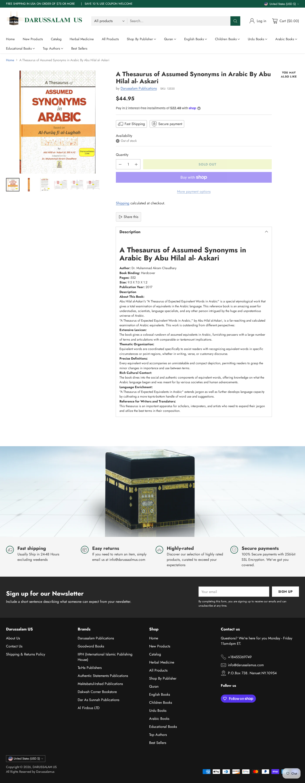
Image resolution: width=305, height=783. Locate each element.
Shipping (122, 203)
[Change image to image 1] (12, 184)
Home (10, 60)
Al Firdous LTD (89, 707)
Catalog (155, 654)
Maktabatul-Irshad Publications (100, 683)
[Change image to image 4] (61, 184)
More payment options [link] (194, 191)
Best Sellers (157, 742)
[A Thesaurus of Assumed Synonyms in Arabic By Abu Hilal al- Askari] (57, 122)
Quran (154, 686)
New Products (159, 646)
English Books (159, 694)
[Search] (235, 21)
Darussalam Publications (139, 88)
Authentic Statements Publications (103, 675)
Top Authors (158, 734)
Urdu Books (157, 710)
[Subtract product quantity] (120, 164)
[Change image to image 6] (93, 184)
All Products (158, 670)
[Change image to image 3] (45, 184)
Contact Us (14, 646)
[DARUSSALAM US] (45, 21)
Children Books (160, 702)
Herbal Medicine (161, 662)
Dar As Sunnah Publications (98, 699)
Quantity (122, 154)
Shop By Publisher (162, 678)
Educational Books (163, 726)
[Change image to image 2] (29, 184)
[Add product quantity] (136, 164)
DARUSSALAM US (45, 767)
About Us (13, 638)
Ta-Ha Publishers (90, 667)
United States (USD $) (282, 4)
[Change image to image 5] (77, 184)
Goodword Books (91, 646)
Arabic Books (159, 718)
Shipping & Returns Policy (25, 654)
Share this (131, 216)
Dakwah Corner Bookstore (97, 691)
